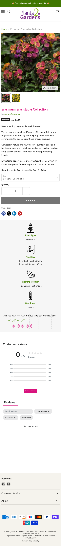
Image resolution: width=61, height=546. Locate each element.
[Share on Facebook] (3, 213)
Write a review (30, 391)
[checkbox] (26, 417)
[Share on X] (9, 213)
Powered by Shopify (30, 541)
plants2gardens (12, 114)
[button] (30, 365)
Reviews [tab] (10, 402)
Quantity (5, 185)
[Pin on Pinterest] (20, 213)
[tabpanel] (30, 433)
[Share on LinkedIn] (14, 213)
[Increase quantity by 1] (26, 191)
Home (4, 29)
